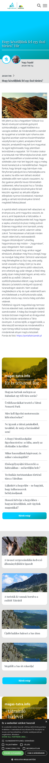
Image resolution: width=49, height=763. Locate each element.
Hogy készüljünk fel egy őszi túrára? (22, 80)
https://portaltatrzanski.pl (29, 335)
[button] (24, 759)
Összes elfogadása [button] (12, 753)
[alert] (24, 741)
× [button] (46, 722)
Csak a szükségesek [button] (36, 753)
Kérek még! (24, 515)
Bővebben (15, 734)
